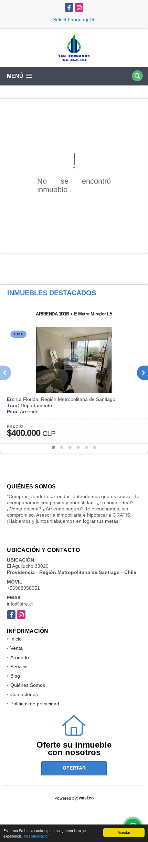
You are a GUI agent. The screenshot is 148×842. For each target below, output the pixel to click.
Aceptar (124, 832)
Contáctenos (24, 694)
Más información (37, 836)
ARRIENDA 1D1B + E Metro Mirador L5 (74, 313)
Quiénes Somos (27, 685)
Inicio (16, 639)
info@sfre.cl (20, 604)
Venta (16, 648)
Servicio (19, 666)
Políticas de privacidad (34, 703)
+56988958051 (23, 588)
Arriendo (19, 657)
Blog (15, 676)
